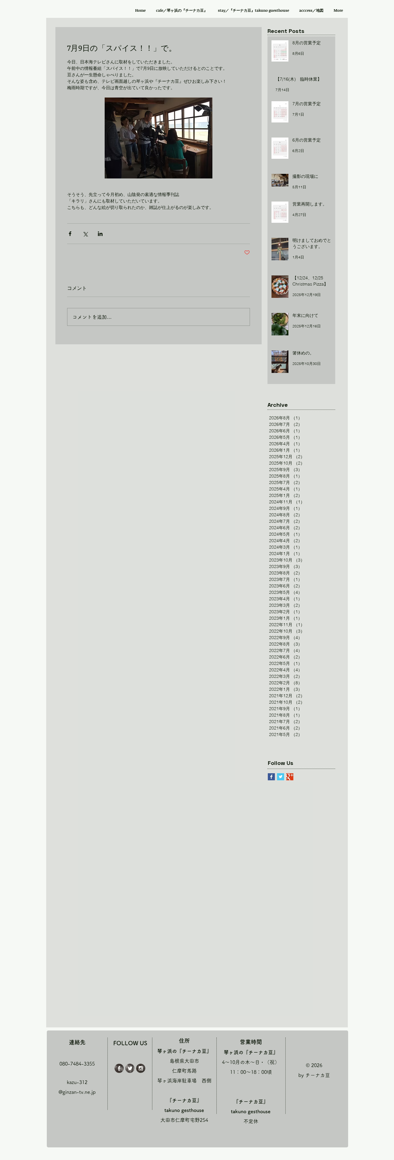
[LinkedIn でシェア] (100, 234)
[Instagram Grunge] (140, 1068)
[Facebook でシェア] (70, 234)
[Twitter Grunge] (130, 1068)
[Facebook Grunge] (119, 1068)
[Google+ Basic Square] (289, 776)
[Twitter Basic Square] (280, 776)
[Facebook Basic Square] (271, 776)
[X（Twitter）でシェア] (85, 234)
